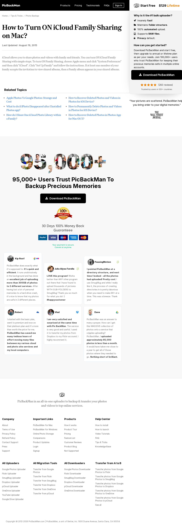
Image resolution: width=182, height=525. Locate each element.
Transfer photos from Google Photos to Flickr (109, 470)
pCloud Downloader (73, 486)
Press (4, 446)
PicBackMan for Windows (45, 429)
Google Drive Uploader (13, 499)
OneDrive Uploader (11, 490)
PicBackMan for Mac (43, 425)
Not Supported (71, 451)
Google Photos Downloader (77, 469)
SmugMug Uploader (11, 478)
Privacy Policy (8, 433)
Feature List (69, 438)
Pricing (67, 433)
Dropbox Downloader (74, 482)
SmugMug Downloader (75, 478)
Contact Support (10, 442)
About (5, 425)
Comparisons (39, 438)
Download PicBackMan (65, 198)
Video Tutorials (102, 433)
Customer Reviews (73, 442)
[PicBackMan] (11, 5)
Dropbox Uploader (11, 482)
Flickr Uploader (9, 473)
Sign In (118, 5)
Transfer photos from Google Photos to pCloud (109, 499)
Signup (36, 451)
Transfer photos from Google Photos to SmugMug (109, 477)
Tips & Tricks (101, 442)
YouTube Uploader (11, 495)
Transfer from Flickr (42, 476)
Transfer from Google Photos (43, 470)
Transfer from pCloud (43, 493)
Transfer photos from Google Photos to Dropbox (109, 485)
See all (98, 505)
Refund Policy (8, 438)
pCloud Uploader (10, 486)
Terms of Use (8, 429)
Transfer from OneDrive (44, 489)
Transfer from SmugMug (44, 480)
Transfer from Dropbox (44, 485)
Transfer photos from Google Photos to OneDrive (109, 492)
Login (35, 446)
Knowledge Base (103, 446)
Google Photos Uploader (14, 469)
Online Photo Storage (43, 433)
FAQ (97, 438)
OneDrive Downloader (74, 490)
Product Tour (70, 429)
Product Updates (41, 442)
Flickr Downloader (72, 473)
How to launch (102, 429)
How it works (70, 425)
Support (6, 451)
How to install (101, 425)
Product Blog (70, 446)
